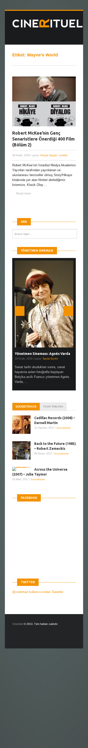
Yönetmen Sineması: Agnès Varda (42, 354)
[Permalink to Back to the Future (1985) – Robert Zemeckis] (23, 450)
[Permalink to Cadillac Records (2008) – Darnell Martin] (23, 424)
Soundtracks (63, 427)
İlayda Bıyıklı (50, 358)
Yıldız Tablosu (53, 406)
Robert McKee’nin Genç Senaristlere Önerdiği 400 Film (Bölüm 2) (43, 138)
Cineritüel (17, 623)
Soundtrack (26, 406)
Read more (23, 193)
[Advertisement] (44, 702)
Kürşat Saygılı (48, 155)
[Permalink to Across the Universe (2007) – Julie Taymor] (23, 469)
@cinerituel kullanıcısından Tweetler (37, 592)
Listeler (63, 155)
